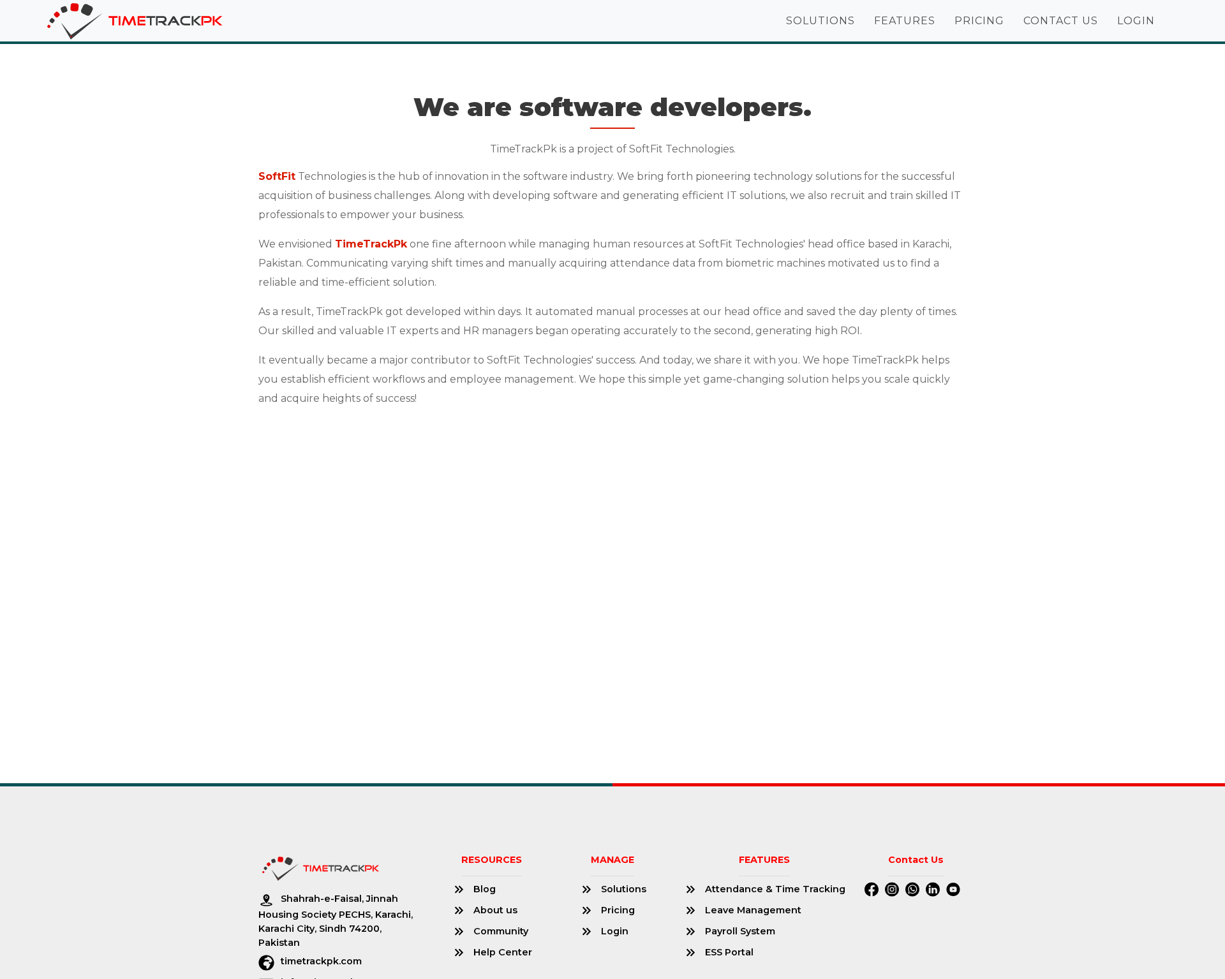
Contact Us (1060, 21)
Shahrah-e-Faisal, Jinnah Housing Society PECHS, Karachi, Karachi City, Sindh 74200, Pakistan (335, 920)
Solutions (820, 21)
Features (904, 21)
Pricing (979, 21)
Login (1136, 21)
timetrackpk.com (321, 961)
